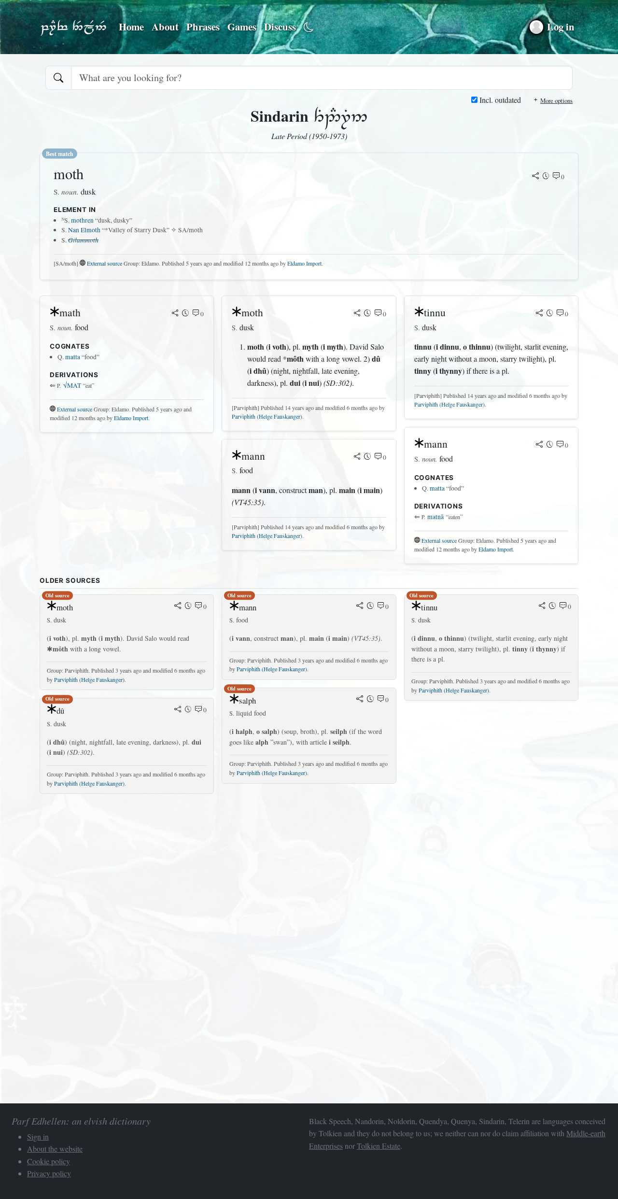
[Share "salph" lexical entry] (359, 699)
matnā (435, 516)
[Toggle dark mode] (309, 27)
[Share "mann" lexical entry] (357, 457)
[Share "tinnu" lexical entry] (539, 314)
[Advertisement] (309, 869)
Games (241, 26)
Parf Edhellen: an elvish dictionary (73, 27)
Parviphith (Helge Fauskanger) (267, 416)
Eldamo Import (304, 263)
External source (104, 263)
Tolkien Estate (378, 1146)
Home (131, 26)
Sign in (38, 1136)
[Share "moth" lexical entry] (535, 176)
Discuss (280, 26)
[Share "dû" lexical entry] (177, 709)
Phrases (203, 26)
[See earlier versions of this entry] (546, 176)
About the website (55, 1148)
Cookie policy (48, 1161)
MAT (72, 385)
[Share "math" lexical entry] (175, 314)
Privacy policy (49, 1173)
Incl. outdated (499, 100)
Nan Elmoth (84, 230)
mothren (82, 220)
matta (72, 357)
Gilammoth (83, 239)
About (165, 26)
